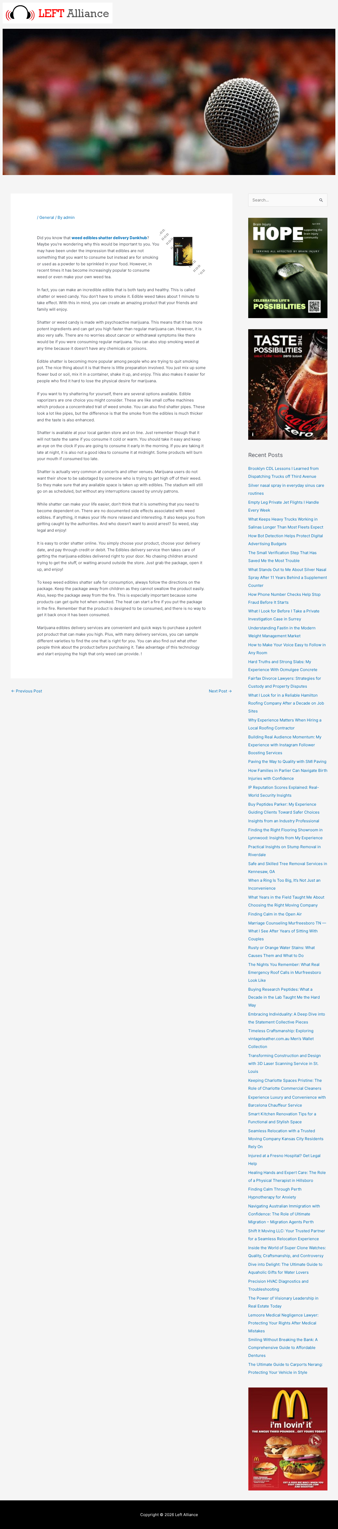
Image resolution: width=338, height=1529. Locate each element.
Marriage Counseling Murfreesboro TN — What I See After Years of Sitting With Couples (287, 931)
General (46, 217)
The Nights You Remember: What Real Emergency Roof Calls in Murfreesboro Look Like (284, 972)
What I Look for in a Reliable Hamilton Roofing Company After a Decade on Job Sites (286, 703)
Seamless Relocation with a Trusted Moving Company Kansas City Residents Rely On (285, 1138)
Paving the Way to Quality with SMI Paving (287, 761)
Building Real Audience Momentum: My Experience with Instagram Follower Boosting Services (284, 744)
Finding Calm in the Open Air (275, 914)
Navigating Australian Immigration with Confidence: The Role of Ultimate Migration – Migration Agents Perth (284, 1214)
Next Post (220, 690)
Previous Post (26, 690)
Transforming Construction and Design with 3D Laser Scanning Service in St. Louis (284, 1063)
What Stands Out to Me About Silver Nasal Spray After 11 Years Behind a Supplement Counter (287, 577)
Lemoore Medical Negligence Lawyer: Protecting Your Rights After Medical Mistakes (283, 1323)
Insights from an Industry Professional (283, 820)
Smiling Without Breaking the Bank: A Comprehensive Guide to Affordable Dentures (283, 1347)
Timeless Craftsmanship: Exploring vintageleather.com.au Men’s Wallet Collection (281, 1038)
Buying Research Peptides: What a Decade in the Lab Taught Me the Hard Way (284, 997)
